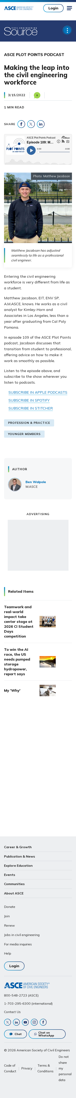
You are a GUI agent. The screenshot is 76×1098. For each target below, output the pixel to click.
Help (7, 953)
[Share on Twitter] (31, 124)
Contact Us (12, 1012)
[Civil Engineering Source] (21, 30)
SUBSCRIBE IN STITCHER (31, 408)
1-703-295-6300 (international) (28, 1003)
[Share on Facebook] (21, 124)
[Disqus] (38, 767)
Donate (9, 907)
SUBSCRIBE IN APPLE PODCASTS (38, 392)
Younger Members (24, 434)
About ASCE (14, 893)
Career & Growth (18, 847)
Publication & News (19, 856)
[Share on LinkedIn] (41, 124)
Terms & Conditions (45, 1068)
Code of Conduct (10, 1068)
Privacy (26, 1068)
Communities (14, 884)
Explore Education (18, 865)
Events (9, 875)
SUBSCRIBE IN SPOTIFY (29, 400)
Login (53, 8)
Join (7, 916)
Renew (9, 925)
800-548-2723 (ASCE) (21, 995)
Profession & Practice (29, 423)
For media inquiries (18, 944)
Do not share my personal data (65, 1068)
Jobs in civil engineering (22, 935)
